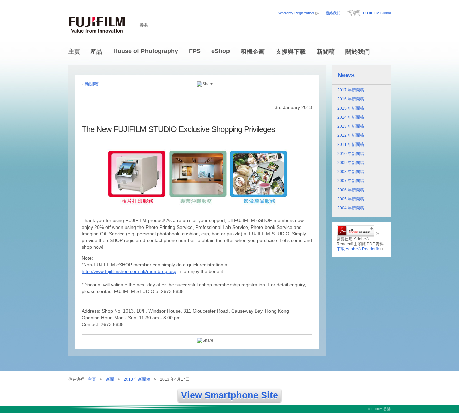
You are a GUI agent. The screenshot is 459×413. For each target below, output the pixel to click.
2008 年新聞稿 (350, 171)
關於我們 (357, 51)
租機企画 (253, 51)
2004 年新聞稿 (350, 208)
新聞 (110, 379)
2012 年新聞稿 (350, 135)
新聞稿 (326, 51)
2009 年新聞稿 (350, 162)
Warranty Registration (296, 13)
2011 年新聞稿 (350, 144)
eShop (220, 51)
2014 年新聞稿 (350, 117)
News (346, 75)
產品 (96, 51)
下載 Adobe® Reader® (358, 249)
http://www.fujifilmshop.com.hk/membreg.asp (129, 271)
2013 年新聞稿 (350, 126)
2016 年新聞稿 (350, 99)
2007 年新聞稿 (350, 180)
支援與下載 (291, 51)
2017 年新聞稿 (350, 90)
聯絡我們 (333, 13)
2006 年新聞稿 (350, 190)
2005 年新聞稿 (350, 199)
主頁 (74, 51)
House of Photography (145, 51)
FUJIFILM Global (377, 13)
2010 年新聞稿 (350, 153)
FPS (195, 51)
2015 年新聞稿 (350, 108)
